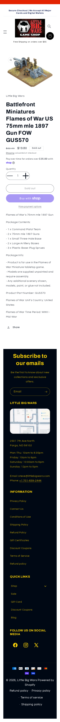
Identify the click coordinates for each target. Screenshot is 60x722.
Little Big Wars (27, 680)
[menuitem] (30, 586)
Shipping (10, 153)
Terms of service (32, 697)
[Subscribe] (46, 392)
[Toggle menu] (45, 586)
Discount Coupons (21, 548)
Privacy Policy (18, 501)
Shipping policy (31, 704)
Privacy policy (41, 690)
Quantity (11, 169)
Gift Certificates (19, 540)
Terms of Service (20, 556)
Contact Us (16, 509)
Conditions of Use (20, 517)
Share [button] (16, 327)
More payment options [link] (30, 207)
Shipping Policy (19, 524)
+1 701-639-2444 (30, 480)
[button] (5, 32)
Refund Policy (18, 532)
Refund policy (18, 564)
